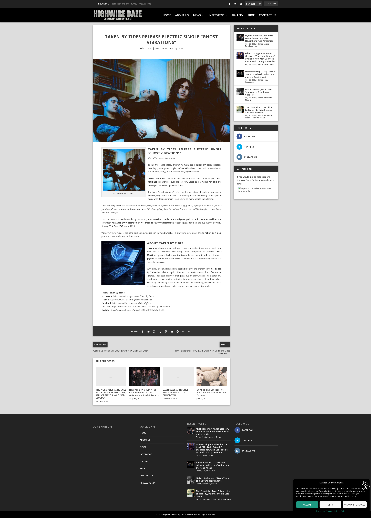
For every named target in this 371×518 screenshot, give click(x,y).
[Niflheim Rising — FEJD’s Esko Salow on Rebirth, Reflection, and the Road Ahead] (240, 73)
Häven (266, 64)
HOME (167, 15)
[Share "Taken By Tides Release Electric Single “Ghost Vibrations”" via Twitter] (148, 331)
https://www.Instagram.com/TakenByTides (133, 296)
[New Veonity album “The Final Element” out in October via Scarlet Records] (144, 376)
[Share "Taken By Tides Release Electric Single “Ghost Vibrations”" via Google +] (154, 331)
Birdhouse (268, 115)
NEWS (197, 15)
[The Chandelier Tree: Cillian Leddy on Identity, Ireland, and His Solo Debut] (240, 109)
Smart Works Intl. (189, 514)
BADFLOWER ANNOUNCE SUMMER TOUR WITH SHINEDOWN (175, 392)
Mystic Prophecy (208, 437)
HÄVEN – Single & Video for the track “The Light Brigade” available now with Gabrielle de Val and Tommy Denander (260, 57)
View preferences (354, 504)
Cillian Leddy (250, 118)
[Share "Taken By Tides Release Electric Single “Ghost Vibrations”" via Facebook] (143, 331)
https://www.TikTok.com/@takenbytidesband (131, 299)
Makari (248, 100)
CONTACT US (267, 15)
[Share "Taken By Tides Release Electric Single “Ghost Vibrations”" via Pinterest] (166, 331)
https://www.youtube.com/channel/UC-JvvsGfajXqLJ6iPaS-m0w (141, 306)
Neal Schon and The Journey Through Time (130, 3)
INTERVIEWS (216, 15)
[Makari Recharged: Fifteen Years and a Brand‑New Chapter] (240, 91)
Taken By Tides (175, 48)
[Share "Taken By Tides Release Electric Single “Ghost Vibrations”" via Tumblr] (160, 331)
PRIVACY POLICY (148, 482)
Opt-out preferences (324, 511)
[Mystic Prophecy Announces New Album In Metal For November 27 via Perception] (240, 37)
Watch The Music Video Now (161, 158)
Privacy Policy (339, 511)
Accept (307, 504)
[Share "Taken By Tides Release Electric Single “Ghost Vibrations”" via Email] (189, 331)
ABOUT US (182, 15)
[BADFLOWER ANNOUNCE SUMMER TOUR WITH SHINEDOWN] (178, 376)
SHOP (251, 15)
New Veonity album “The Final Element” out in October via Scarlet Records (144, 392)
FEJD (265, 80)
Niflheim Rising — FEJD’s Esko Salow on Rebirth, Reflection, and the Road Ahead (260, 74)
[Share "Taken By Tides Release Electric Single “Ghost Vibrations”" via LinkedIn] (172, 331)
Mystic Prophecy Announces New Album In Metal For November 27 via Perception (259, 38)
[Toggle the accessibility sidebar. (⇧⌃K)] (366, 486)
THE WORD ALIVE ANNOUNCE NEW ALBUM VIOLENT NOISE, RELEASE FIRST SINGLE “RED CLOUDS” (111, 393)
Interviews (249, 82)
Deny (330, 504)
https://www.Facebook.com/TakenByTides (132, 303)
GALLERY (237, 15)
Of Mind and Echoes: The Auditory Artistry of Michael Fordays (212, 392)
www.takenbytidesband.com (125, 236)
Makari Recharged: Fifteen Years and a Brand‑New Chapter (258, 92)
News (164, 48)
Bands (158, 48)
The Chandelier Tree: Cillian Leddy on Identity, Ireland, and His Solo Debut (259, 110)
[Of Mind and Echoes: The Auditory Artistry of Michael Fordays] (212, 376)
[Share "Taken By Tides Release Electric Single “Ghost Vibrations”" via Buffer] (177, 331)
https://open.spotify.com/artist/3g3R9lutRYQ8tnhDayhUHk (137, 310)
